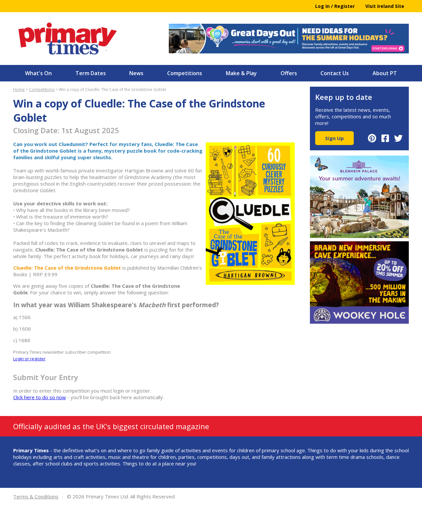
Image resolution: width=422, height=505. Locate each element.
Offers (289, 73)
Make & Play (241, 73)
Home (19, 89)
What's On (38, 73)
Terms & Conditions (35, 496)
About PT (385, 73)
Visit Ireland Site (384, 6)
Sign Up (334, 138)
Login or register (29, 359)
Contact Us (334, 73)
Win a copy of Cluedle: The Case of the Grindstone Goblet (112, 89)
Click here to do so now (39, 397)
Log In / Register (335, 6)
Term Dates (90, 73)
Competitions (184, 73)
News (136, 73)
